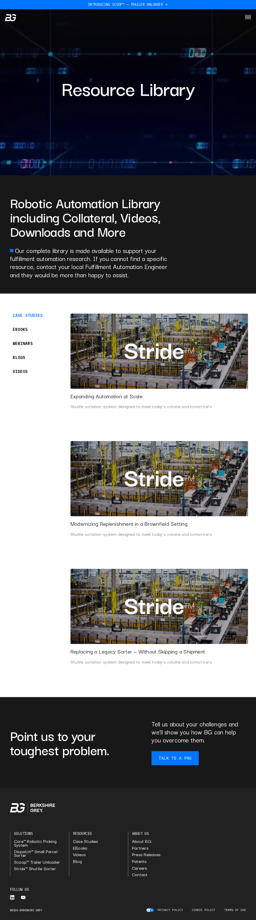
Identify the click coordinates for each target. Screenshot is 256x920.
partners (140, 848)
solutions (23, 833)
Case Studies (85, 841)
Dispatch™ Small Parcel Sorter (36, 853)
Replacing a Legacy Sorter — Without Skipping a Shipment (137, 651)
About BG (141, 841)
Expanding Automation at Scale (106, 396)
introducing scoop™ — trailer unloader (125, 4)
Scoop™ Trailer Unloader (37, 862)
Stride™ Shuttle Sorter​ (35, 868)
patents (139, 861)
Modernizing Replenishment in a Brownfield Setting (129, 523)
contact (140, 874)
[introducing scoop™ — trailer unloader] (166, 5)
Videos (79, 854)
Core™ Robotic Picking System (35, 843)
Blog (77, 861)
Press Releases (146, 854)
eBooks (80, 848)
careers (139, 868)
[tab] (34, 315)
